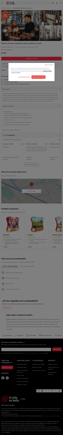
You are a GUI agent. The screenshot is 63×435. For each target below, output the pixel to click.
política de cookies (47, 71)
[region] (31, 72)
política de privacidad (15, 72)
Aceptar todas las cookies (38, 77)
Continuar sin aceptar (48, 64)
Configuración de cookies (24, 76)
